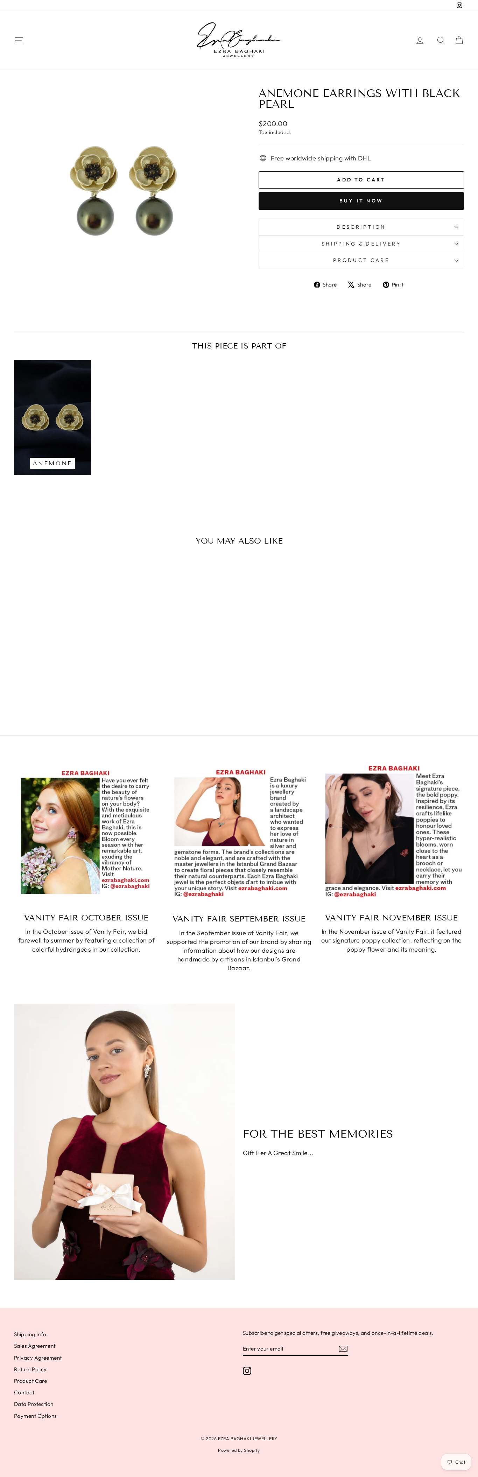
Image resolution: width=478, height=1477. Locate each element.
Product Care (361, 260)
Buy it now (361, 201)
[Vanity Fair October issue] (86, 834)
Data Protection (34, 1404)
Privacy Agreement (38, 1357)
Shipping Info (30, 1334)
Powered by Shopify (239, 1450)
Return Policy (30, 1369)
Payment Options (35, 1416)
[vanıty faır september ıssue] (239, 835)
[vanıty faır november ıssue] (391, 834)
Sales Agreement (35, 1346)
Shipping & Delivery (361, 244)
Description (361, 227)
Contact (24, 1392)
